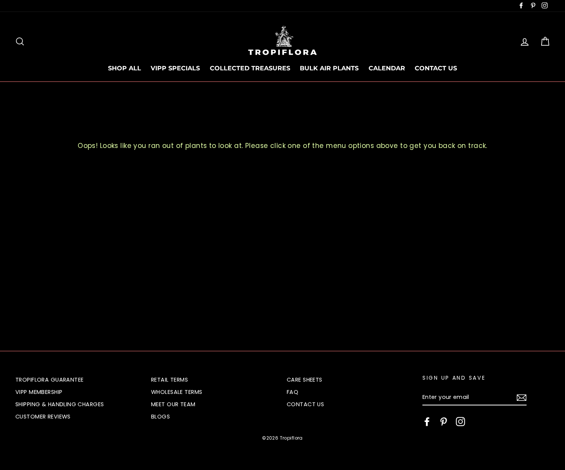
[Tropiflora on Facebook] (427, 421)
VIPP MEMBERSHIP (38, 392)
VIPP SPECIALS (175, 68)
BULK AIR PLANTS (329, 68)
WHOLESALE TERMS (176, 392)
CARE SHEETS (304, 380)
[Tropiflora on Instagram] (460, 421)
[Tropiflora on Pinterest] (443, 421)
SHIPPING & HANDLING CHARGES (59, 404)
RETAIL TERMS (169, 380)
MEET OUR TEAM (173, 404)
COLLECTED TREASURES (250, 68)
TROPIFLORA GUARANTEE (49, 380)
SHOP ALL (124, 68)
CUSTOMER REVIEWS (43, 416)
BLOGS (160, 416)
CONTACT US (436, 68)
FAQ (292, 392)
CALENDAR (387, 68)
